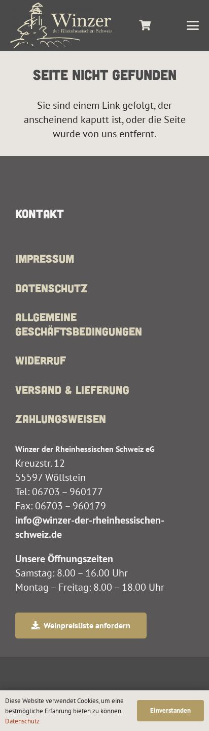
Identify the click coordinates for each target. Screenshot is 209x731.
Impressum (44, 258)
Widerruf (40, 360)
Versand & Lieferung (72, 389)
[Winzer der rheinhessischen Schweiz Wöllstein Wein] (61, 25)
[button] (193, 25)
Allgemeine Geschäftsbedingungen (78, 324)
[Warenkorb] (145, 25)
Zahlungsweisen (60, 418)
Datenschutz (51, 287)
